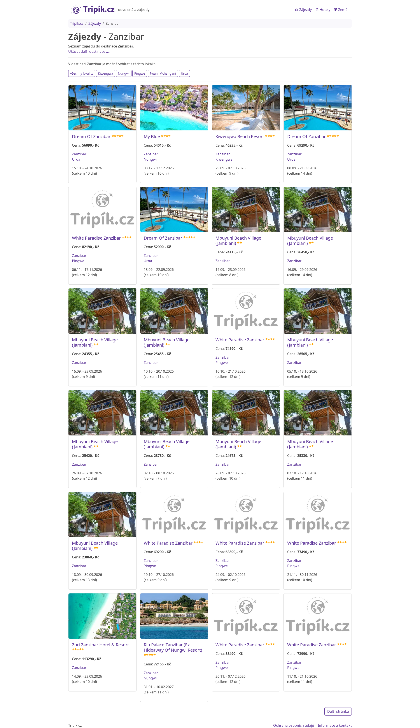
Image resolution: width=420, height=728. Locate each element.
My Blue (152, 136)
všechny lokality (81, 73)
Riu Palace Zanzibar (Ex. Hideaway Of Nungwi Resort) (173, 647)
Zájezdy (305, 9)
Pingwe (139, 73)
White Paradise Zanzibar (96, 238)
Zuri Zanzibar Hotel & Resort (100, 645)
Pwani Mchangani (163, 73)
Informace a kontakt (335, 725)
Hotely (324, 9)
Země (342, 9)
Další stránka (338, 711)
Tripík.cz (77, 23)
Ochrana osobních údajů (293, 725)
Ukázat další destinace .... (89, 51)
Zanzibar (79, 154)
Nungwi (124, 73)
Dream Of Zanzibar (91, 136)
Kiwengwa (105, 73)
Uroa (184, 73)
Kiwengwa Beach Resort (239, 136)
